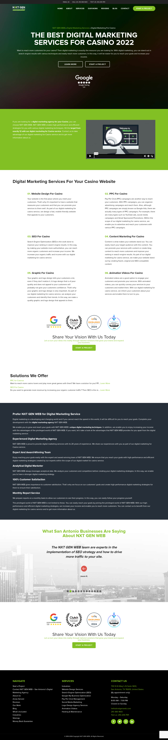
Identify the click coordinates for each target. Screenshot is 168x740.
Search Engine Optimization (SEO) (76, 693)
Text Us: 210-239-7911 (97, 2)
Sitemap (16, 718)
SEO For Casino (17, 387)
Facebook (113, 721)
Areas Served (18, 699)
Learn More (70, 64)
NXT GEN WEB (59, 28)
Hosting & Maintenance (72, 712)
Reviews (105, 8)
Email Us (66, 2)
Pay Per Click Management (73, 699)
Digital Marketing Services (78, 28)
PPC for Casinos (17, 381)
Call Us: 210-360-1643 (79, 2)
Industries (17, 715)
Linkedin (132, 721)
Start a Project (97, 64)
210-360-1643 (117, 712)
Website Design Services (72, 689)
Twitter (119, 721)
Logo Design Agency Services (75, 705)
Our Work (93, 8)
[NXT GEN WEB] (22, 8)
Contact (125, 8)
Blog (115, 8)
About (69, 8)
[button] (68, 591)
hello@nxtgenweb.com (121, 709)
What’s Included (19, 712)
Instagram (125, 721)
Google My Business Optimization (76, 696)
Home (60, 8)
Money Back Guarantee (23, 721)
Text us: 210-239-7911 (120, 715)
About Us (17, 696)
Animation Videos (69, 709)
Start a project (144, 8)
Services (80, 8)
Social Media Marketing (72, 702)
